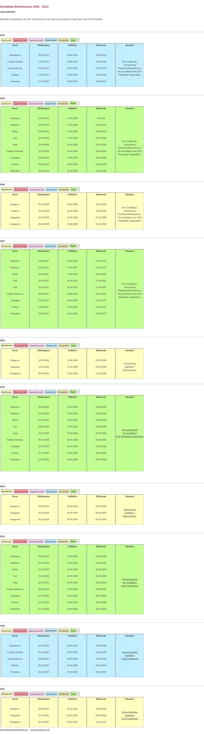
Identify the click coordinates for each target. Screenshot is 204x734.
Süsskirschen (20, 40)
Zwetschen (50, 103)
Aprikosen (6, 40)
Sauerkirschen (36, 40)
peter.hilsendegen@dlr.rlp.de (13, 730)
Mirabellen (64, 40)
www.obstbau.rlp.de (40, 730)
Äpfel (73, 40)
